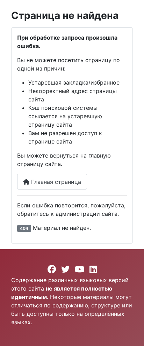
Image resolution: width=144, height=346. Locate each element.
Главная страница (55, 181)
